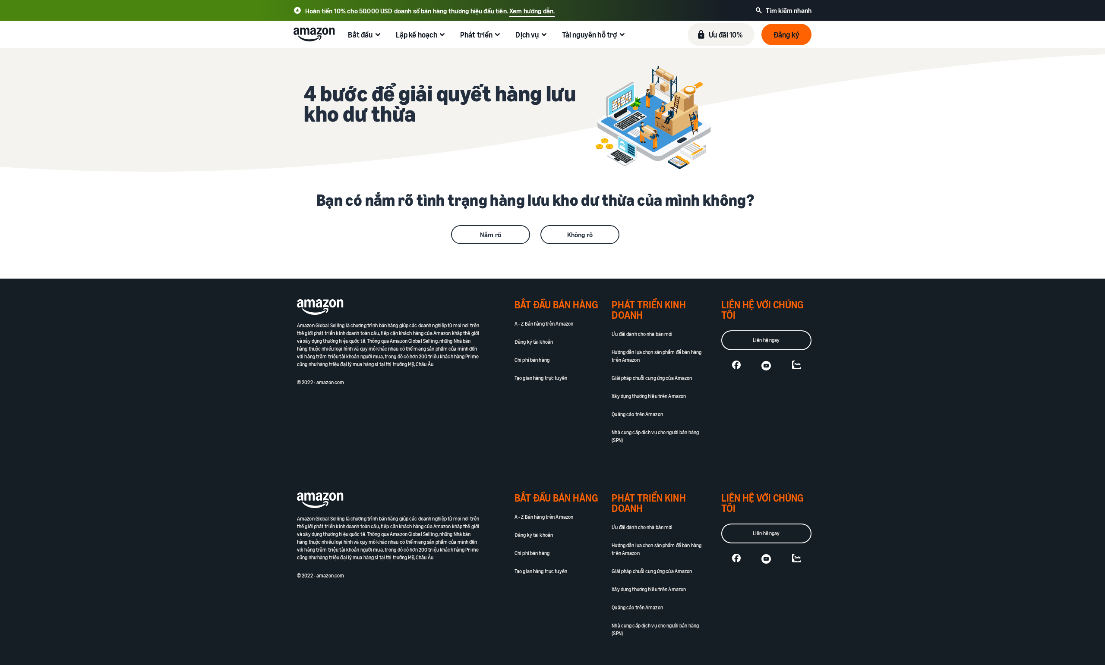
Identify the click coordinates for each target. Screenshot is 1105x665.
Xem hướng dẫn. (532, 10)
